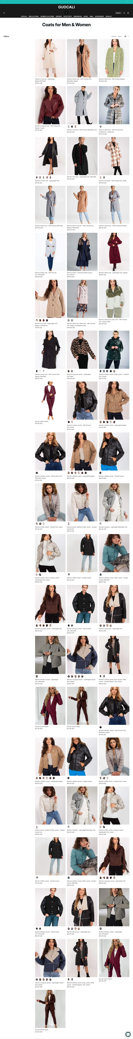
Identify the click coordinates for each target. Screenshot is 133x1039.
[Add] (94, 74)
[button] (120, 36)
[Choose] (62, 74)
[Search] (4, 13)
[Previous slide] (38, 58)
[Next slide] (63, 58)
